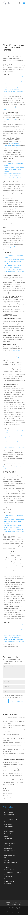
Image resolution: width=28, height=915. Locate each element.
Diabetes (6, 829)
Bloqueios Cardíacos (9, 814)
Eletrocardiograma (9, 841)
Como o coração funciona (10, 819)
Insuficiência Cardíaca (9, 850)
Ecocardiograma (8, 838)
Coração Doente (8, 824)
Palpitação (6, 860)
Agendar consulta (7, 793)
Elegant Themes (17, 911)
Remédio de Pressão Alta (10, 869)
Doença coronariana (9, 831)
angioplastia (16, 145)
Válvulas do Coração (9, 881)
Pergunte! (5, 795)
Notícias (6, 857)
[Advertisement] (14, 25)
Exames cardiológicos (9, 843)
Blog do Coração (7, 798)
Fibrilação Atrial (8, 845)
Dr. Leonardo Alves (8, 762)
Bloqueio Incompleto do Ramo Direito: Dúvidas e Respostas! (13, 764)
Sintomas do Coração (9, 876)
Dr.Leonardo (6, 790)
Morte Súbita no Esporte (10, 855)
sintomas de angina (12, 208)
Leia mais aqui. (17, 350)
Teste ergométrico (8, 879)
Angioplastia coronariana (9, 119)
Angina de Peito (8, 809)
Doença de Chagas (9, 833)
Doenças (6, 836)
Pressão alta (7, 867)
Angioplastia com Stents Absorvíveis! (13, 91)
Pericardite (7, 865)
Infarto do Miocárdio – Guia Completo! (14, 271)
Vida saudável (7, 883)
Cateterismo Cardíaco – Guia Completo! (14, 81)
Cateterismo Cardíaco (9, 817)
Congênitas (7, 821)
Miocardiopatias (8, 853)
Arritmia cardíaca (8, 812)
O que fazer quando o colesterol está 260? (14, 742)
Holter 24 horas (8, 848)
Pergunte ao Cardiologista (10, 862)
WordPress (19, 913)
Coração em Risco (8, 826)
